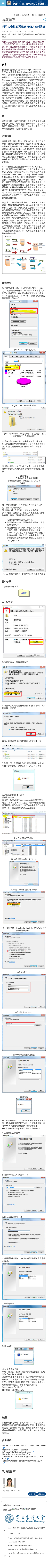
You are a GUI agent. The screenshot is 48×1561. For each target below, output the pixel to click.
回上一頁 (32, 1494)
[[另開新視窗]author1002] (9, 1483)
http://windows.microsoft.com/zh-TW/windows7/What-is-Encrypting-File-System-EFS (22, 1456)
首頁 (18, 15)
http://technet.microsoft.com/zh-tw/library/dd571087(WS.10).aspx (16, 1451)
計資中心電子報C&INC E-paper (28, 4)
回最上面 (41, 1494)
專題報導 (41, 15)
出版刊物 (25, 15)
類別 (34, 15)
